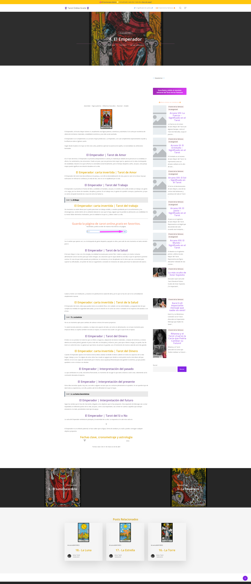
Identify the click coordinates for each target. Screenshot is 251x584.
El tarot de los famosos (175, 107)
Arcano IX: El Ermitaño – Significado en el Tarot (177, 149)
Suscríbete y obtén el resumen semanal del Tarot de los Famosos (170, 91)
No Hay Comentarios (137, 45)
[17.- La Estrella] (125, 542)
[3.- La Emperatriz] (188, 487)
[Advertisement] (106, 91)
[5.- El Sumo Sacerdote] (63, 487)
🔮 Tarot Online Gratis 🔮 (77, 8)
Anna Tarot (111, 45)
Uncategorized (173, 109)
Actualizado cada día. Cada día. (126, 2)
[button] (185, 8)
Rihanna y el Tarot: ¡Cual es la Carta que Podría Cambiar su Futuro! (177, 338)
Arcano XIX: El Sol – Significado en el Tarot (177, 180)
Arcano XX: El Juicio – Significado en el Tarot (177, 211)
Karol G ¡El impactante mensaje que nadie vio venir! (177, 306)
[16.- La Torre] (167, 542)
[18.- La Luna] (84, 542)
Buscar (155, 365)
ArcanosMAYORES (125, 33)
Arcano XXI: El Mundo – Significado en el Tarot (177, 244)
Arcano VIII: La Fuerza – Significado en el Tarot (177, 116)
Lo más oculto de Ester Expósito (177, 273)
